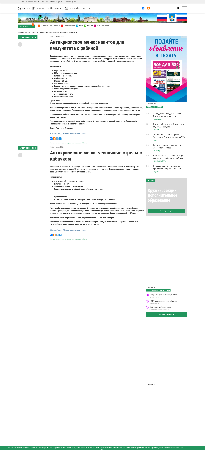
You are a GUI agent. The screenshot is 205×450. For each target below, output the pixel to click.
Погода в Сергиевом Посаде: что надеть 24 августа (168, 125)
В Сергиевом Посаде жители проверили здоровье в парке (167, 167)
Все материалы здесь (166, 211)
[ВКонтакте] (51, 138)
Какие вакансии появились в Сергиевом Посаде (167, 146)
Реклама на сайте (152, 103)
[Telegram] (57, 138)
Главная (25, 8)
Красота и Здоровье (71, 2)
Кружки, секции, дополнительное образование (163, 195)
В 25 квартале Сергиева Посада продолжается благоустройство (168, 156)
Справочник (56, 8)
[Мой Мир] (60, 138)
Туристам (60, 2)
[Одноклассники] (54, 138)
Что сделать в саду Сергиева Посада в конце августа (167, 115)
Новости (40, 8)
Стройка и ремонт (50, 2)
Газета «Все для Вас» (79, 8)
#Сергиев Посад (56, 134)
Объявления (29, 2)
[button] (182, 36)
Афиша (22, 2)
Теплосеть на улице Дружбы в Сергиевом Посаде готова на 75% (169, 135)
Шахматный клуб (39, 2)
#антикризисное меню (78, 134)
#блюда (66, 134)
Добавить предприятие (166, 314)
